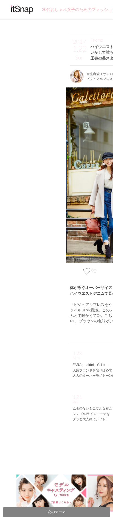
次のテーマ (57, 512)
